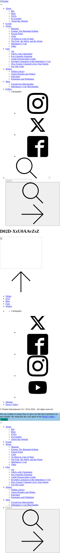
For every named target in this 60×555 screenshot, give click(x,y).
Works (8, 26)
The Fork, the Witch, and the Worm (26, 41)
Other (13, 46)
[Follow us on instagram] (38, 375)
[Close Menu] (1, 422)
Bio (12, 11)
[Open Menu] (1, 4)
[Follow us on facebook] (38, 354)
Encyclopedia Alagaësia (21, 56)
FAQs (13, 16)
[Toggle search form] (27, 178)
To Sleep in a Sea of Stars (22, 39)
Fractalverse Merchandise (22, 84)
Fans (8, 49)
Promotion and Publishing (22, 79)
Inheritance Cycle (19, 44)
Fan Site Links (17, 66)
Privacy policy (48, 416)
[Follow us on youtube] (38, 397)
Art (12, 51)
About (8, 8)
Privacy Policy (12, 404)
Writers (9, 69)
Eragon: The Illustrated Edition (24, 31)
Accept (4, 419)
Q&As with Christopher (21, 54)
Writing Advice (18, 71)
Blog (13, 13)
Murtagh (15, 28)
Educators (15, 76)
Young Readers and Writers (23, 74)
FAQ (8, 299)
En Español (16, 18)
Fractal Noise (17, 33)
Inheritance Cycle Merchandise (25, 86)
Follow (9, 89)
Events (9, 23)
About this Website (19, 21)
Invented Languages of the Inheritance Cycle (31, 61)
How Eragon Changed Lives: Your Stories (29, 64)
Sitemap (9, 402)
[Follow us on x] (38, 332)
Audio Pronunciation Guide (23, 59)
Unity (13, 36)
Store (8, 81)
